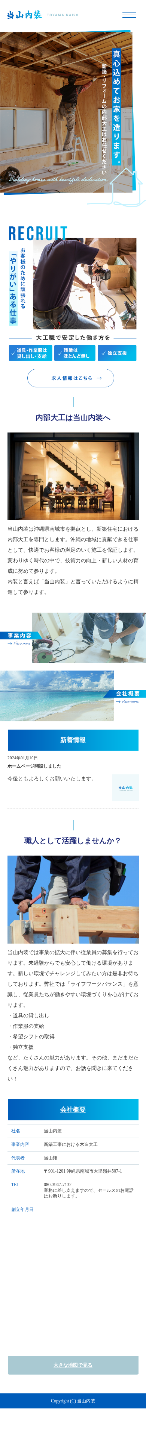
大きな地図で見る (73, 1365)
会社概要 (73, 1109)
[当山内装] (73, 15)
